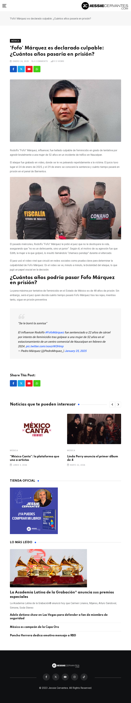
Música (14, 450)
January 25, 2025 (75, 351)
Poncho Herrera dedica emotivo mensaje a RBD (43, 635)
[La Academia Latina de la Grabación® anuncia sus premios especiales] (65, 568)
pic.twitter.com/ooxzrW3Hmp (44, 346)
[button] (112, 404)
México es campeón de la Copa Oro (34, 627)
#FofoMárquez (54, 332)
